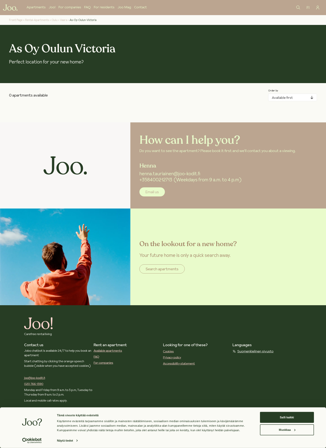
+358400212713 (155, 180)
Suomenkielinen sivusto (255, 351)
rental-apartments (37, 20)
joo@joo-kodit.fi (34, 378)
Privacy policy (172, 357)
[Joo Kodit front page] (10, 8)
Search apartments (162, 269)
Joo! (52, 7)
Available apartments (108, 350)
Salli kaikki (287, 417)
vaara (63, 20)
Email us (152, 192)
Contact (140, 7)
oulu (54, 20)
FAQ (87, 7)
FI (308, 7)
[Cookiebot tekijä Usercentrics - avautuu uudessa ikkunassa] (31, 440)
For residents (104, 7)
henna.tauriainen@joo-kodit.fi (169, 174)
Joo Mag (124, 7)
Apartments (36, 7)
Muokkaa (285, 429)
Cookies (168, 351)
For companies (69, 7)
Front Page (15, 20)
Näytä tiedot (65, 440)
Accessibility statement (179, 363)
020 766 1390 (33, 384)
